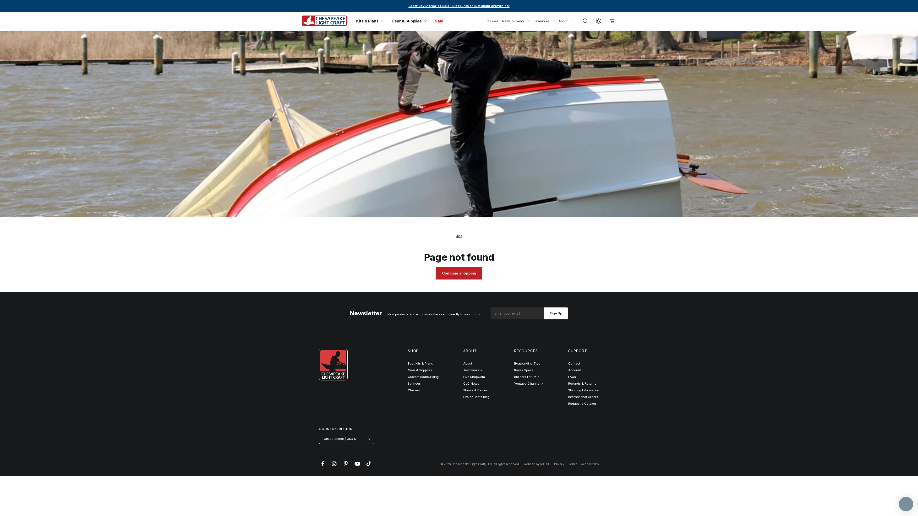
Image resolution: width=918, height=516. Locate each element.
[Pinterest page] (346, 466)
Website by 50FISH (537, 464)
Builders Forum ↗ (527, 377)
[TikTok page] (368, 466)
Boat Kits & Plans (420, 363)
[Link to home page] (333, 379)
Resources (542, 21)
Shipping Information (583, 390)
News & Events (513, 21)
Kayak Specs (524, 370)
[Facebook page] (323, 466)
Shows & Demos (475, 390)
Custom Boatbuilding (423, 377)
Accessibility (590, 464)
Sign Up (556, 313)
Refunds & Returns (582, 383)
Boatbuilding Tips (527, 363)
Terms (572, 464)
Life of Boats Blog (476, 397)
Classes (492, 21)
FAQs (572, 377)
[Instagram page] (334, 466)
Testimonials (472, 370)
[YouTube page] (357, 466)
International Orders (583, 397)
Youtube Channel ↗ (529, 383)
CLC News (471, 383)
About (563, 21)
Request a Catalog (582, 403)
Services (414, 383)
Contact (574, 363)
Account (574, 370)
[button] (585, 21)
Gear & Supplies (420, 370)
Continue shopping (459, 273)
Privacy (559, 464)
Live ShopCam (474, 377)
